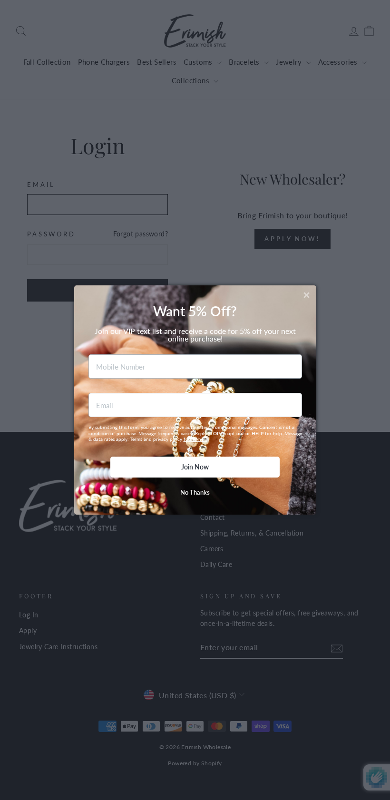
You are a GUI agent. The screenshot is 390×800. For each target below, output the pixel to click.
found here (196, 439)
